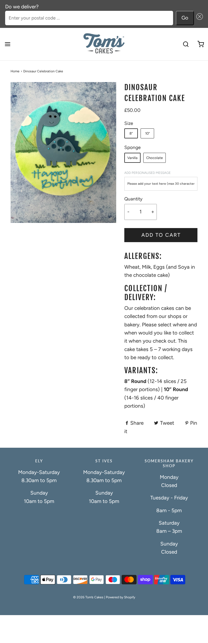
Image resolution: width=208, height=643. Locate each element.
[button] (198, 18)
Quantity (133, 199)
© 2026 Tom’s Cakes (88, 597)
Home (15, 71)
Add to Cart (161, 235)
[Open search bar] (185, 44)
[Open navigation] (7, 44)
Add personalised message (147, 173)
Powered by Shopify (120, 597)
